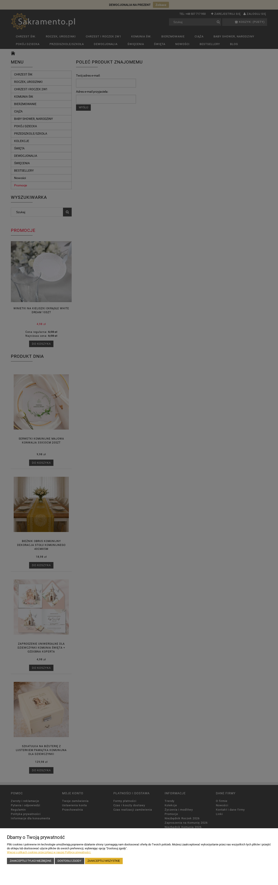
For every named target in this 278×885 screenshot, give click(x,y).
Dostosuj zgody (69, 860)
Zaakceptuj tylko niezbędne (30, 860)
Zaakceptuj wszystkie (104, 860)
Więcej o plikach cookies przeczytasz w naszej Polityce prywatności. (49, 852)
